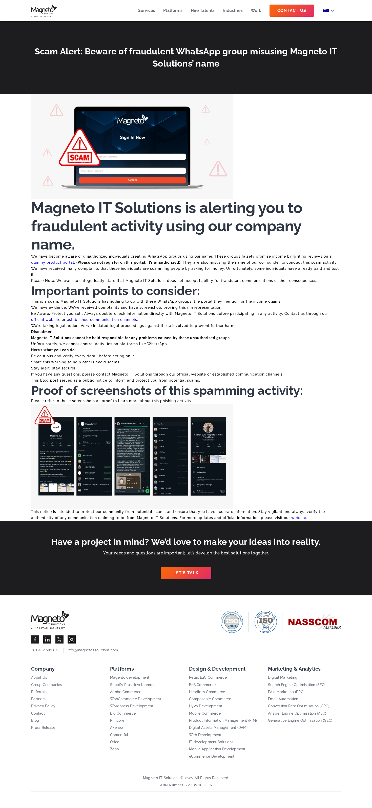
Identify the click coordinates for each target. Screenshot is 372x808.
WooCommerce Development (135, 699)
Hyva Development (205, 706)
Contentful (119, 735)
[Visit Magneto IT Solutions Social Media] (35, 639)
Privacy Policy (43, 706)
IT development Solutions (211, 742)
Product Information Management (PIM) (223, 720)
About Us (39, 677)
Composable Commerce (210, 699)
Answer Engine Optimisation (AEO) (297, 713)
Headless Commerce (207, 692)
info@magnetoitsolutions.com (93, 650)
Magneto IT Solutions (161, 778)
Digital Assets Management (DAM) (218, 728)
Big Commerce (123, 713)
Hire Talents (203, 10)
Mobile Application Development (217, 749)
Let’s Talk (186, 572)
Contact (38, 713)
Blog (35, 720)
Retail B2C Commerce (208, 677)
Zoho (114, 749)
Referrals (39, 692)
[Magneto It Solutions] (44, 11)
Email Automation (283, 699)
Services (146, 10)
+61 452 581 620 (45, 650)
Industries (233, 10)
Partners (38, 699)
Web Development (205, 735)
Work (256, 10)
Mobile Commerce (205, 713)
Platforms (172, 10)
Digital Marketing (282, 677)
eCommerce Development (211, 756)
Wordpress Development (131, 706)
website (298, 518)
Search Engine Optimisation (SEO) (296, 685)
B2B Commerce (202, 685)
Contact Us (291, 10)
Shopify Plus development (133, 685)
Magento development (129, 677)
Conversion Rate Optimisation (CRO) (298, 706)
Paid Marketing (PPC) (286, 692)
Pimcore (117, 720)
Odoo (114, 742)
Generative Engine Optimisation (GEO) (300, 720)
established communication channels (102, 320)
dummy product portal (52, 262)
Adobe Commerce (125, 692)
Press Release (43, 728)
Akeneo (116, 728)
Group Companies (46, 685)
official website (45, 320)
